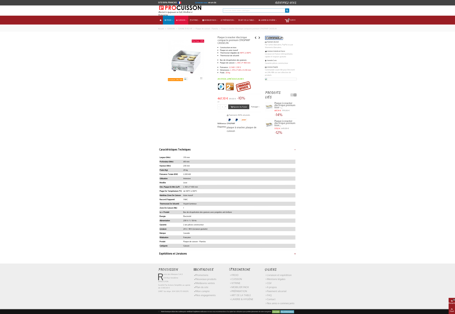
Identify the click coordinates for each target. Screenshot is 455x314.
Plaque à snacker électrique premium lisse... (284, 123)
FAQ (269, 295)
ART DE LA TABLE (247, 20)
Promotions (202, 275)
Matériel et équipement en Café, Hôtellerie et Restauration (175, 13)
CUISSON (181, 20)
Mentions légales (276, 279)
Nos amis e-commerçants (280, 303)
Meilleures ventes (205, 283)
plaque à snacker (236, 127)
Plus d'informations (287, 312)
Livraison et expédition (279, 275)
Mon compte (203, 291)
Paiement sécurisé (277, 291)
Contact (271, 299)
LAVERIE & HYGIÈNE (268, 20)
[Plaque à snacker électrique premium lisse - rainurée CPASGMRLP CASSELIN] (259, 37)
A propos (272, 287)
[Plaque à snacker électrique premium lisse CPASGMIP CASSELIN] (269, 124)
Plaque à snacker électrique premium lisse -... (284, 105)
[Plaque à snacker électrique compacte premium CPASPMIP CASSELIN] (201, 78)
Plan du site (202, 287)
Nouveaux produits (206, 279)
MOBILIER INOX (210, 20)
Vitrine (195, 20)
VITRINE (235, 283)
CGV (269, 283)
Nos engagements (206, 295)
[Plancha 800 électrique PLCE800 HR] (255, 37)
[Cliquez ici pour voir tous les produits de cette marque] (274, 38)
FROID (169, 20)
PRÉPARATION (228, 20)
